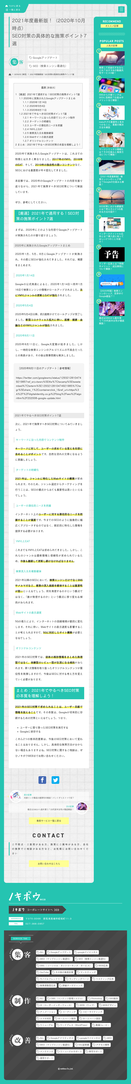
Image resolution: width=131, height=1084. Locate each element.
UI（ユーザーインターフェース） (56, 1005)
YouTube (44, 972)
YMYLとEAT (32, 129)
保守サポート (95, 1051)
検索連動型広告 (48, 985)
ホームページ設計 (92, 1018)
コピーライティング (92, 1012)
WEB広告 (103, 965)
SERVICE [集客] (20, 74)
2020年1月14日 (35, 102)
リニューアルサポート (71, 1051)
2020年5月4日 (34, 106)
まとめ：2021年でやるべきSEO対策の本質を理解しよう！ (48, 144)
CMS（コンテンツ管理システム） (67, 998)
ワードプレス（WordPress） (74, 1025)
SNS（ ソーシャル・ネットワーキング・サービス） (66, 965)
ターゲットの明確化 (37, 121)
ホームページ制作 (67, 1018)
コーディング (69, 1012)
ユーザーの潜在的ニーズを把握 (42, 125)
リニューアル (46, 1025)
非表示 (51, 87)
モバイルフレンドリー (51, 979)
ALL (42, 952)
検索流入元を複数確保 (38, 133)
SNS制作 (113, 998)
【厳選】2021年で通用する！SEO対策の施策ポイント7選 (47, 94)
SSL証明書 (83, 1045)
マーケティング (88, 972)
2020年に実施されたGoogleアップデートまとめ (47, 98)
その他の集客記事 (64, 972)
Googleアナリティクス (61, 1038)
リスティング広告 (105, 979)
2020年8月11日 (35, 110)
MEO (109, 1038)
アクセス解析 (102, 1045)
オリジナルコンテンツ (38, 141)
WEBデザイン (109, 1005)
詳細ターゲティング (72, 985)
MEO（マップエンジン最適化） (56, 959)
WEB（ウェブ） (88, 1005)
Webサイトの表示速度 (38, 137)
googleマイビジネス (88, 952)
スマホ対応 (45, 1018)
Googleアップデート (45, 57)
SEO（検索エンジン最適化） (50, 66)
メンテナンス (46, 1051)
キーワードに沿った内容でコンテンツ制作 (49, 117)
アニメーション (48, 1012)
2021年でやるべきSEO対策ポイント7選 (43, 114)
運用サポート (46, 1058)
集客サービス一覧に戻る (49, 821)
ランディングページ (79, 979)
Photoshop (96, 998)
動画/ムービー (103, 1025)
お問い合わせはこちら (49, 864)
